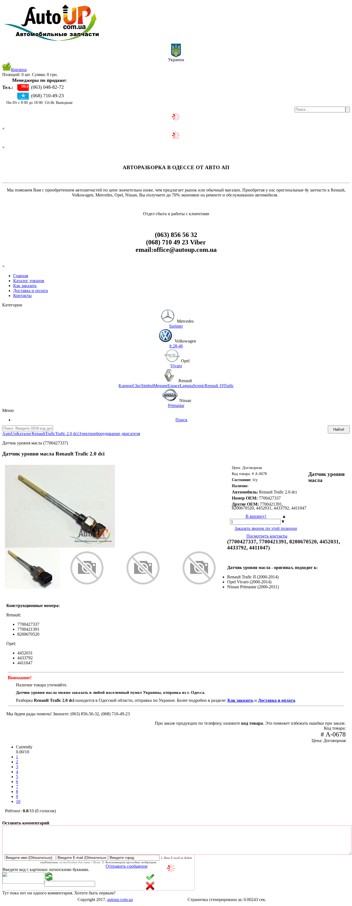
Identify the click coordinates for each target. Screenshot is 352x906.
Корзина (19, 69)
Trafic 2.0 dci (66, 433)
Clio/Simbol (143, 385)
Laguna (186, 385)
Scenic (199, 385)
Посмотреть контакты (266, 536)
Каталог (24, 433)
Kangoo (126, 385)
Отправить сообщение (127, 866)
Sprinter (176, 326)
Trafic (229, 385)
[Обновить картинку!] (48, 879)
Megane (160, 385)
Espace (173, 385)
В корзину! (256, 516)
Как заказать (25, 285)
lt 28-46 (176, 346)
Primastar (176, 405)
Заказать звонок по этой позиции (266, 528)
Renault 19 (214, 385)
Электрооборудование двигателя (109, 433)
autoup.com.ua (120, 899)
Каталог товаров (28, 280)
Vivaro (176, 365)
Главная (20, 275)
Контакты (22, 295)
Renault (38, 433)
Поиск (181, 419)
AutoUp (9, 433)
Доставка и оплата (30, 290)
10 (18, 801)
